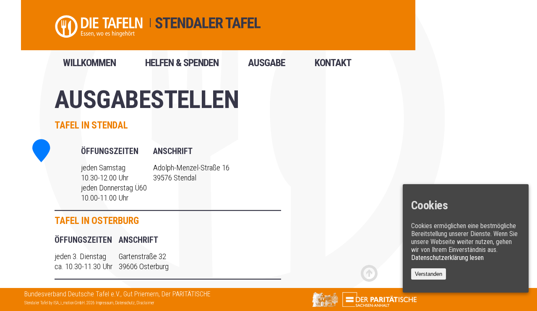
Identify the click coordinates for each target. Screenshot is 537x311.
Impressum (104, 303)
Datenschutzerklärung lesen (447, 257)
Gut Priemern (141, 294)
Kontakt (333, 66)
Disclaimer (145, 303)
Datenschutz (125, 303)
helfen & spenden (182, 66)
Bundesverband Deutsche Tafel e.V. (72, 294)
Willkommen (89, 66)
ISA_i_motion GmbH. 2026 (74, 303)
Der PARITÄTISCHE (186, 294)
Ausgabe (266, 66)
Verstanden (428, 273)
